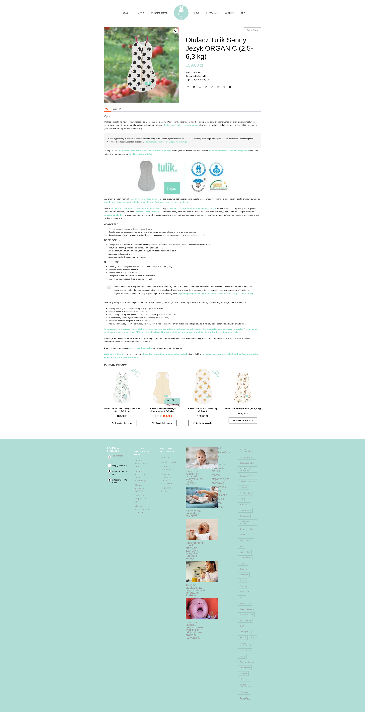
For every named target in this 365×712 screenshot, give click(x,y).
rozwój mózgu (246, 615)
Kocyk (242, 529)
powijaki (243, 586)
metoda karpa (246, 541)
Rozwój (216, 491)
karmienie (244, 516)
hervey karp (245, 510)
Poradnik (213, 13)
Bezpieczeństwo (222, 452)
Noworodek (200, 80)
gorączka (244, 505)
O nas (125, 13)
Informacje (218, 464)
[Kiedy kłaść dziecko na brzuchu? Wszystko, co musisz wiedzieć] (202, 458)
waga (242, 656)
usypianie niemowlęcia (245, 644)
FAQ (197, 13)
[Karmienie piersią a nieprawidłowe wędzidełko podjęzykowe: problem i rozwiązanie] (202, 608)
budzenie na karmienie (245, 469)
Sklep (231, 13)
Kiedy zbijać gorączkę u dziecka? (193, 513)
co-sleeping (245, 493)
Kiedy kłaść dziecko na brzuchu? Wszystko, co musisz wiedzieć (194, 477)
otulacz (243, 563)
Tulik (208, 80)
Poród (242, 580)
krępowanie (245, 535)
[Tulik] (181, 12)
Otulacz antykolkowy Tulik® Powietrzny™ (141, 476)
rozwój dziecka (247, 609)
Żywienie (217, 507)
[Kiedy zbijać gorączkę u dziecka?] (202, 497)
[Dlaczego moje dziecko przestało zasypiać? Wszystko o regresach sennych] (202, 529)
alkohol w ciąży (247, 457)
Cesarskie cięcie (247, 482)
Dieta (215, 460)
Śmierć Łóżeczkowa (245, 686)
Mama (216, 475)
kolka (252, 529)
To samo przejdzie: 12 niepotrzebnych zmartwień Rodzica (195, 590)
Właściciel (165, 457)
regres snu (245, 603)
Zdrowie (217, 503)
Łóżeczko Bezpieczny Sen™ (140, 498)
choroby (243, 488)
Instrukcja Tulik (162, 13)
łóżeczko (244, 679)
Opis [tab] (107, 109)
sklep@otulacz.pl (119, 465)
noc (241, 546)
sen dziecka (245, 620)
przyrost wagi (246, 592)
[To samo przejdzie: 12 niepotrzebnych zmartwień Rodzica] (202, 571)
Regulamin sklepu (166, 489)
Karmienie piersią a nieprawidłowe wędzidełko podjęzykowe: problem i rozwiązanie (194, 630)
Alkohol (216, 448)
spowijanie (245, 632)
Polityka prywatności (166, 468)
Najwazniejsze (221, 479)
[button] (175, 31)
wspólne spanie (247, 662)
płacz (242, 598)
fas (241, 499)
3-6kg (192, 80)
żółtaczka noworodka (245, 699)
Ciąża (215, 456)
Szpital (243, 638)
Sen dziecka (219, 495)
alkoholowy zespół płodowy (247, 451)
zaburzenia (245, 668)
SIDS (242, 626)
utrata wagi (245, 651)
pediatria (244, 575)
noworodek (245, 552)
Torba (253, 638)
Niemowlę (218, 483)
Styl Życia (218, 499)
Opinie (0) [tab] (117, 109)
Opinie (141, 13)
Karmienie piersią (218, 469)
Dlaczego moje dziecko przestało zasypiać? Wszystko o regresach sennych (195, 551)
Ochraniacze (245, 558)
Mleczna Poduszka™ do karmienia (142, 509)
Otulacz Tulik (200, 76)
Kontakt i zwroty (168, 462)
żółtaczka (244, 692)
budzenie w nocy (248, 476)
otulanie (243, 569)
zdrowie (243, 673)
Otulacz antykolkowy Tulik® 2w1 (141, 488)
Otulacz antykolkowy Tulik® (141, 463)
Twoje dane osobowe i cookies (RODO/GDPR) (167, 479)
